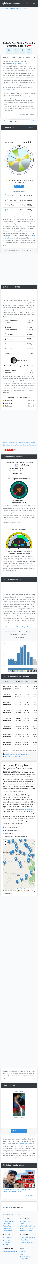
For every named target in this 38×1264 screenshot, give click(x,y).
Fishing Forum (7, 1226)
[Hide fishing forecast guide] (34, 58)
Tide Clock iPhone (27, 1231)
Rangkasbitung (17, 63)
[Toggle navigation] (33, 3)
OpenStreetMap (25, 889)
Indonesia (12, 8)
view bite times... (11, 89)
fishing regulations (28, 809)
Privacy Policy (24, 1259)
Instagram (7, 1240)
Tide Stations (7, 1223)
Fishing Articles (8, 1231)
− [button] (5, 844)
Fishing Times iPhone (28, 1226)
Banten (19, 8)
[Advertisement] (19, 25)
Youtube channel (24, 1143)
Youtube (7, 1242)
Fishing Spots (4, 8)
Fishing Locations (8, 1221)
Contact (22, 1251)
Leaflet (17, 889)
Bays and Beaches (11, 827)
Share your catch (19, 1131)
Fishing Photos (7, 1228)
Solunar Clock (24, 1240)
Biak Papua (19, 1091)
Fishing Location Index (27, 1242)
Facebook (7, 1237)
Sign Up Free (19, 186)
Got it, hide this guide (28, 114)
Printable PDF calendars (12, 756)
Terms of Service (25, 1256)
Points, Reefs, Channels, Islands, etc (16, 836)
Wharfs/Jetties (9, 833)
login (8, 1207)
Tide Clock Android (27, 1228)
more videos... (30, 1195)
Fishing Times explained (27, 1237)
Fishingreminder (13, 3)
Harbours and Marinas (12, 830)
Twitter (6, 1244)
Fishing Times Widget (10, 1251)
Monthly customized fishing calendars (16, 754)
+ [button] (5, 841)
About (21, 1254)
